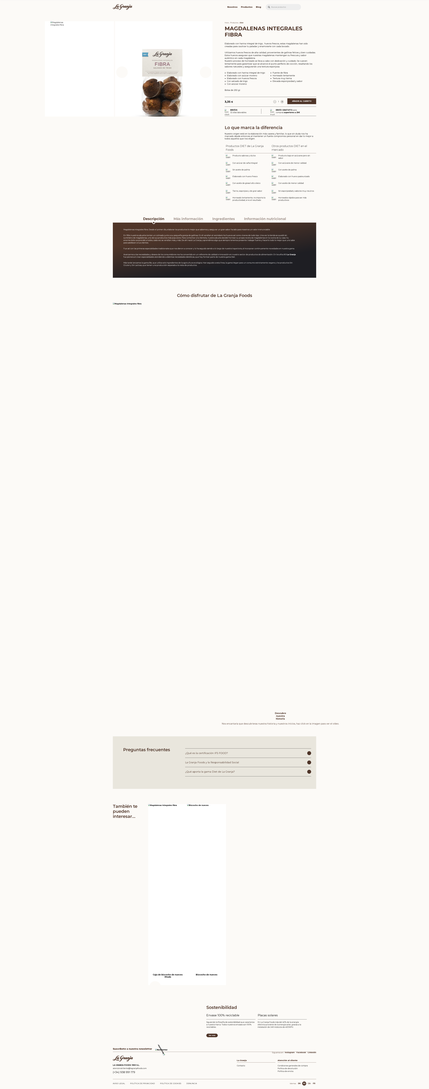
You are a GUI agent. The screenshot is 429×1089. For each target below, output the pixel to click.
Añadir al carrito (301, 101)
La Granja (291, 254)
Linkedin (312, 1052)
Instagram (290, 1052)
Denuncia (191, 1083)
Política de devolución (288, 1068)
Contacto (241, 1066)
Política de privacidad (142, 1083)
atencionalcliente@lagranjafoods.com (130, 1068)
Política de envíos (285, 1071)
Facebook (301, 1052)
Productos (246, 7)
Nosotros (232, 7)
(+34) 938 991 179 (124, 1072)
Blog (258, 7)
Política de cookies (170, 1083)
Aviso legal (119, 1083)
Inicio (227, 23)
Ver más (212, 1035)
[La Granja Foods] (166, 7)
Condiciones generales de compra (293, 1066)
